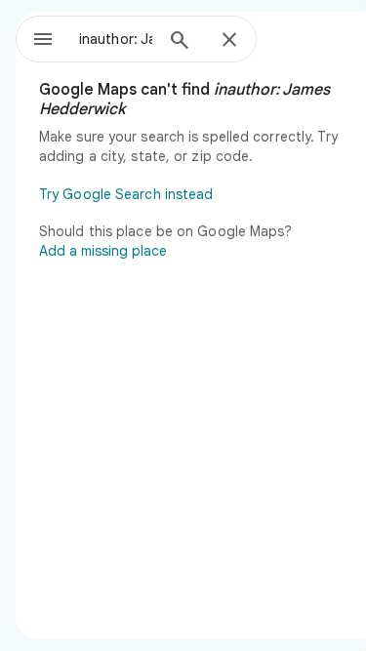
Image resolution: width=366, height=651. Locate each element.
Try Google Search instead (126, 194)
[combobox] (115, 39)
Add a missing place (103, 251)
